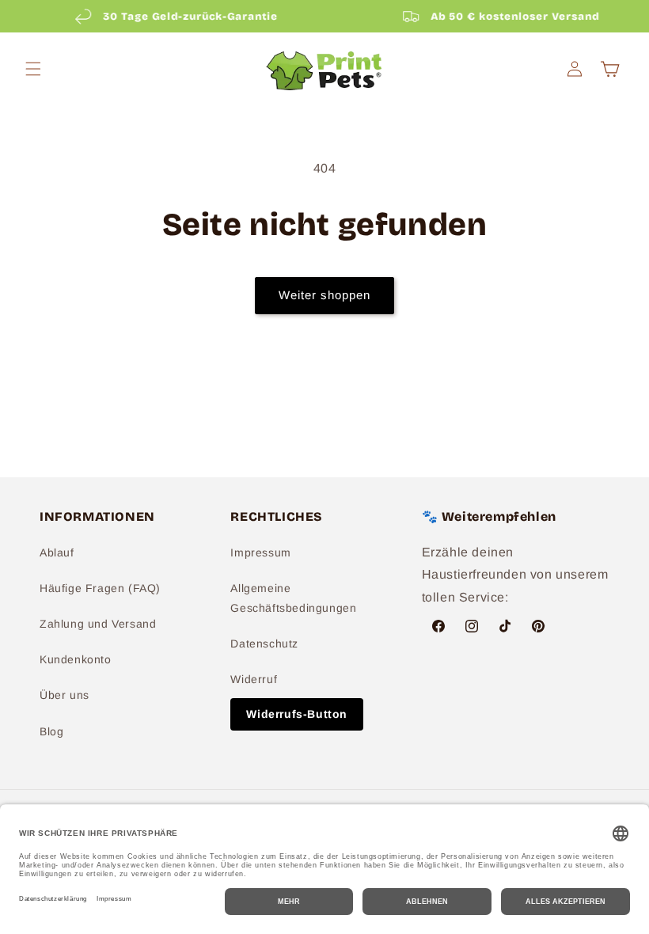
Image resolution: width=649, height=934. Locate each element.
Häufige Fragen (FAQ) (100, 588)
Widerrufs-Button (296, 714)
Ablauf (57, 552)
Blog (51, 731)
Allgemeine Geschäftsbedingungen (293, 598)
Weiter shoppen (324, 295)
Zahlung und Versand (98, 623)
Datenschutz (264, 643)
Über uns (64, 695)
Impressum (260, 552)
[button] (33, 68)
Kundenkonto (76, 659)
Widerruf (253, 679)
